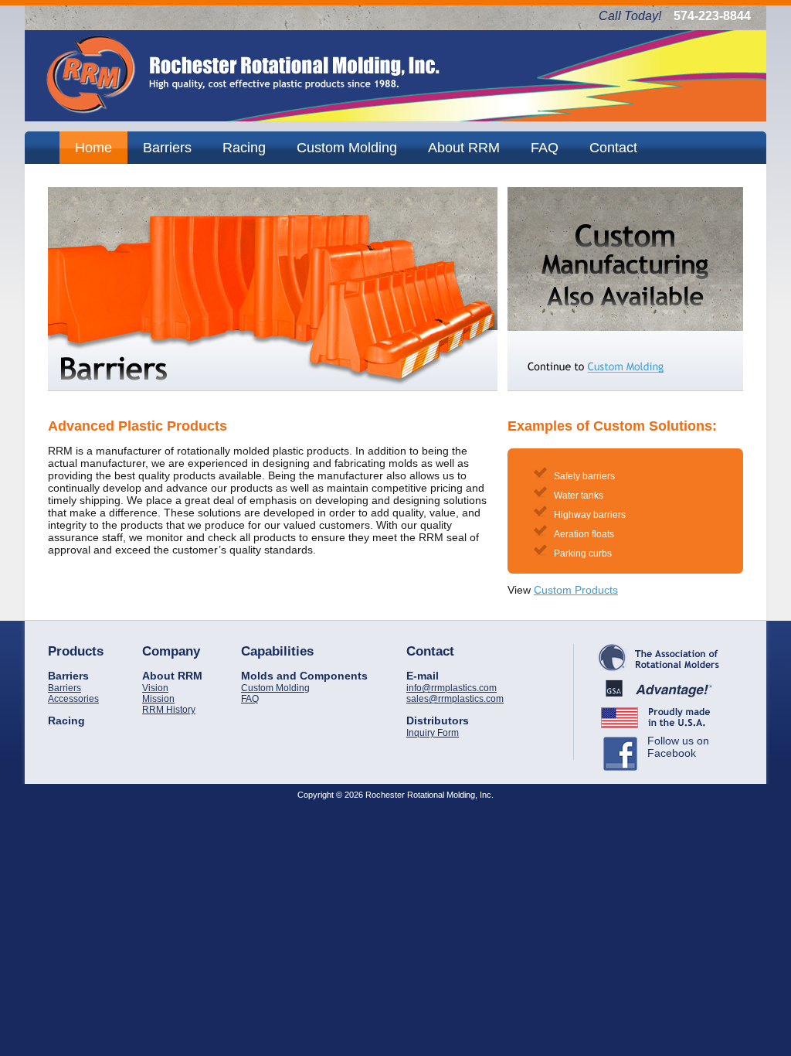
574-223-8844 (712, 15)
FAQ (250, 698)
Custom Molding (275, 688)
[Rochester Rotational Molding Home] (395, 117)
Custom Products (576, 590)
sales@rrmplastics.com (455, 698)
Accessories (73, 698)
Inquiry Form (432, 732)
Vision (155, 688)
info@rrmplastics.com (451, 688)
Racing (66, 720)
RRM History (168, 709)
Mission (158, 698)
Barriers (68, 675)
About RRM (172, 675)
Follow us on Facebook (678, 746)
